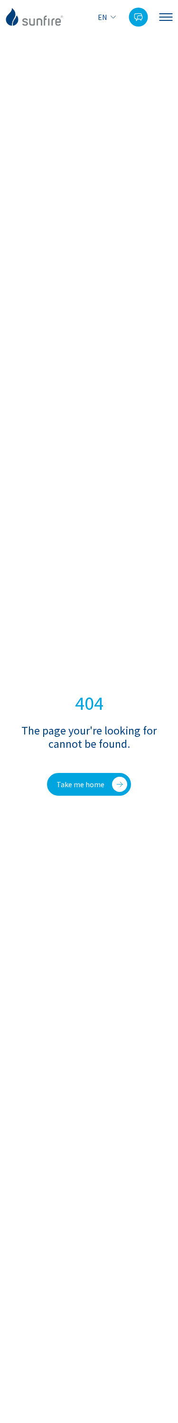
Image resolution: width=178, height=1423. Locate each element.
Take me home (80, 784)
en (102, 17)
